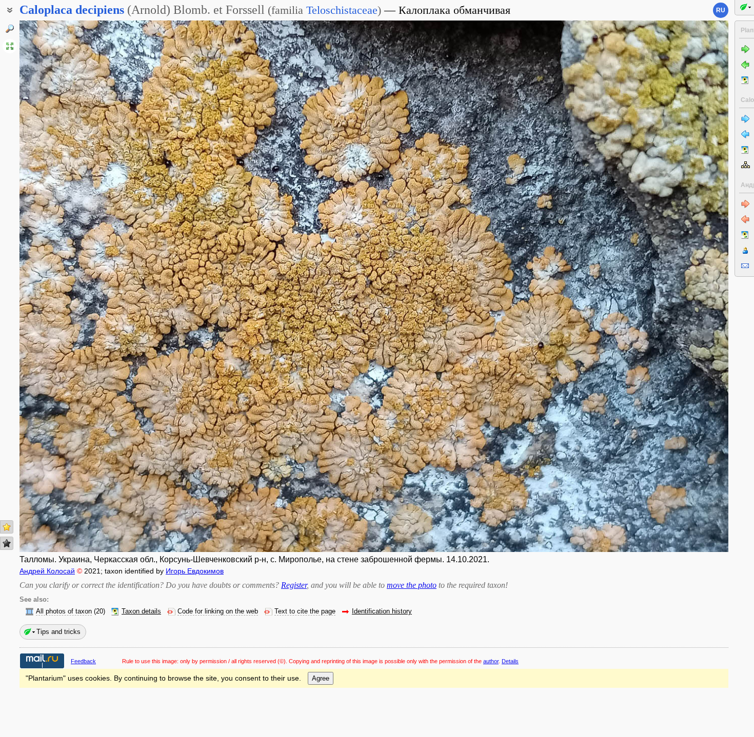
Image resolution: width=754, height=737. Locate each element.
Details (510, 661)
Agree (320, 678)
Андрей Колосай (47, 571)
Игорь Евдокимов (195, 571)
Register (294, 585)
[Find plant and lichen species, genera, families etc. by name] (9, 28)
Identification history (382, 611)
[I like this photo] (6, 527)
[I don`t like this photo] (6, 543)
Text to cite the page (304, 611)
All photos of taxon (64, 611)
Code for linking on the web (217, 611)
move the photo (411, 585)
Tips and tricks (58, 632)
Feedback (83, 661)
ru (720, 10)
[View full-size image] (10, 46)
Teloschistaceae (342, 10)
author (491, 661)
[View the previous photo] (93, 286)
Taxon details (141, 611)
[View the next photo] (655, 286)
